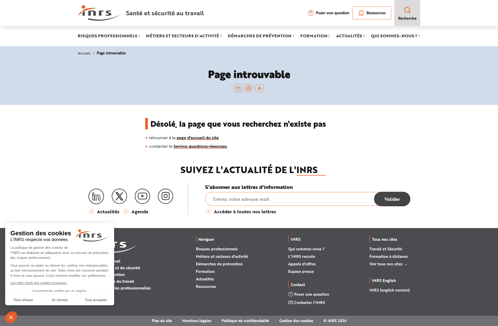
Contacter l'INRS (309, 302)
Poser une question (332, 13)
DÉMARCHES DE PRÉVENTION (259, 36)
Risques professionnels (217, 249)
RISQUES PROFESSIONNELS (107, 36)
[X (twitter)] (119, 196)
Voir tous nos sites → (388, 264)
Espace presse (301, 271)
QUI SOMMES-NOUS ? (394, 36)
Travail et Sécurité (385, 249)
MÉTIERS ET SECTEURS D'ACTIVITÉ (182, 36)
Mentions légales (196, 320)
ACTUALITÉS (349, 36)
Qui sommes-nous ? (306, 249)
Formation (205, 271)
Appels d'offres (302, 264)
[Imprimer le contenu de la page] (248, 88)
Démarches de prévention (219, 264)
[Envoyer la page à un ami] (238, 88)
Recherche (407, 18)
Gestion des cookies (296, 320)
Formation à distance (388, 256)
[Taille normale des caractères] (259, 88)
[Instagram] (165, 196)
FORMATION (313, 36)
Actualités (205, 279)
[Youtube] (142, 196)
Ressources (375, 13)
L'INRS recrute (301, 256)
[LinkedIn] (96, 196)
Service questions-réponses (200, 146)
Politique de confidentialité (245, 320)
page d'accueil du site (198, 137)
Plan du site (162, 320)
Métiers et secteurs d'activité (222, 256)
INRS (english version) (389, 290)
